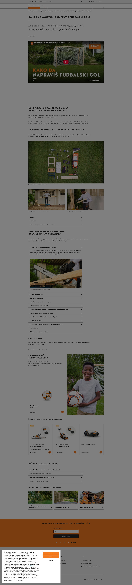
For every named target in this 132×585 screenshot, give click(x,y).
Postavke (51, 560)
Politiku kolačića (33, 566)
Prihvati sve (50, 553)
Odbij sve (51, 557)
